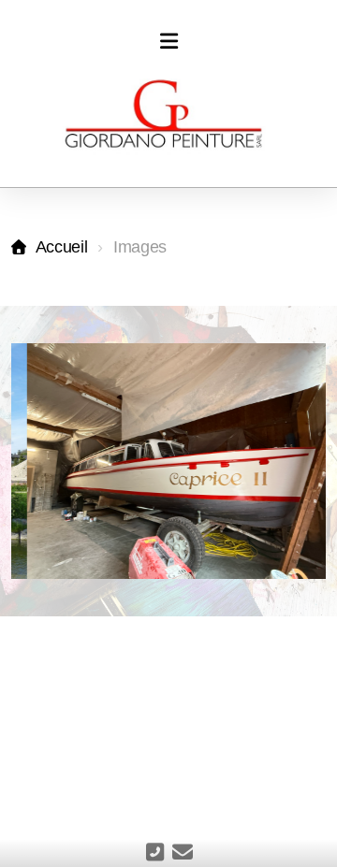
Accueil (61, 247)
